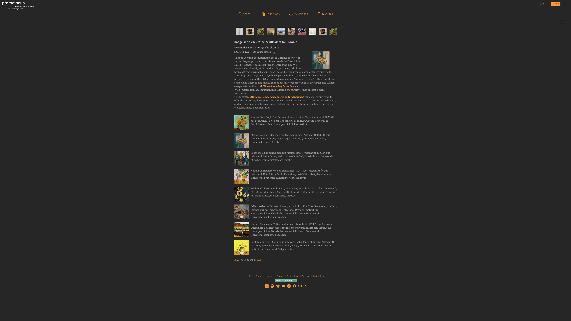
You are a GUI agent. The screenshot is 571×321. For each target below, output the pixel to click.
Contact (259, 276)
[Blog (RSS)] (305, 285)
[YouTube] (283, 285)
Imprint (269, 276)
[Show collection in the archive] (274, 51)
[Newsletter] (300, 285)
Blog (251, 276)
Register (555, 4)
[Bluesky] (278, 285)
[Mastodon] (272, 285)
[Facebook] (294, 285)
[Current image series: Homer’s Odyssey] (290, 31)
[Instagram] (289, 285)
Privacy (280, 276)
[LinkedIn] (267, 285)
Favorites (327, 14)
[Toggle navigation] (562, 22)
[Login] (565, 4)
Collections (273, 14)
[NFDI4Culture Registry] (286, 280)
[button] (245, 14)
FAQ (315, 276)
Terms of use (293, 276)
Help (322, 276)
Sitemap (306, 276)
